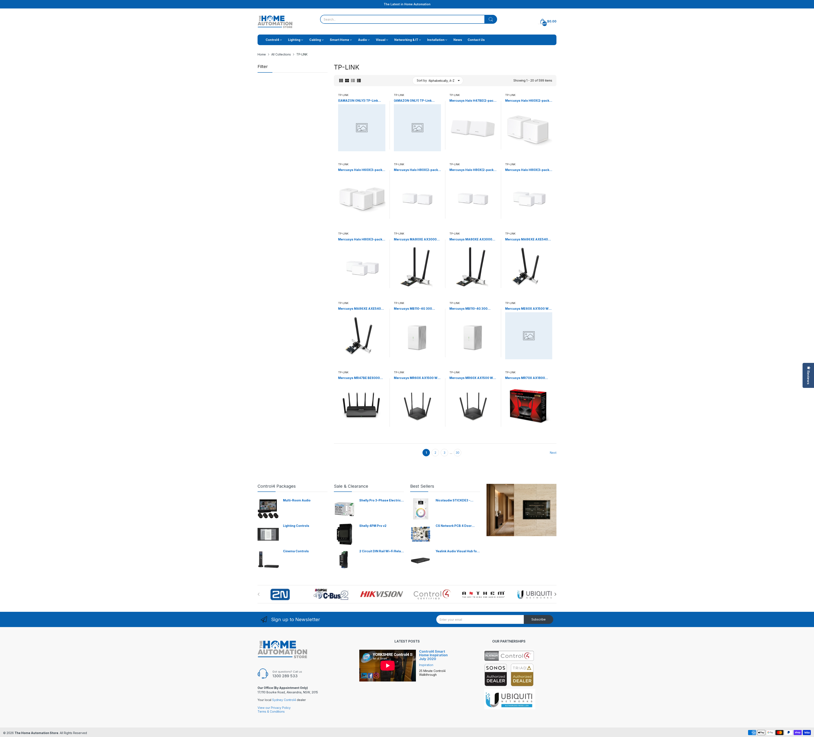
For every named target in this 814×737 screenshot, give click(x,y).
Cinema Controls (296, 551)
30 (457, 452)
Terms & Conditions (271, 711)
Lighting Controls (296, 525)
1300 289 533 (285, 676)
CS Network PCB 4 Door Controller (454, 526)
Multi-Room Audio (297, 500)
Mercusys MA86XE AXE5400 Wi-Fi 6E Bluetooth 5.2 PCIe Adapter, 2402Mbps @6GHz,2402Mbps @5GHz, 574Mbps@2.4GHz (360, 309)
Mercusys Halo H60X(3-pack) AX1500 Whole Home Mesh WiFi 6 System (360, 170)
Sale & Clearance (351, 486)
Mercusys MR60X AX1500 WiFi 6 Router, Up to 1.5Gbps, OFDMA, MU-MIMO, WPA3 (417, 378)
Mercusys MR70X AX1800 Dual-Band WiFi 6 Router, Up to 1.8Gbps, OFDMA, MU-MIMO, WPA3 (528, 378)
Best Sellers (422, 486)
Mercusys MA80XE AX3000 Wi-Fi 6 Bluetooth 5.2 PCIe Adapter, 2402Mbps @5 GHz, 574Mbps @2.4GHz (471, 239)
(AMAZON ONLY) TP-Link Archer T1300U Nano (413, 101)
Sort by (422, 80)
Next (553, 452)
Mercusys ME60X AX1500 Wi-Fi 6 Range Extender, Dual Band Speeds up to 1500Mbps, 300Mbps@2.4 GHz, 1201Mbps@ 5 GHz (528, 309)
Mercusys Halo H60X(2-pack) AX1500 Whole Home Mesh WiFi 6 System (527, 101)
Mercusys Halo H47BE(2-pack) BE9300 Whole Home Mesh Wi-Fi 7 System (472, 101)
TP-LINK (343, 95)
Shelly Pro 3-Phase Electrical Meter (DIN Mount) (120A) (381, 500)
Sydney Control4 (284, 700)
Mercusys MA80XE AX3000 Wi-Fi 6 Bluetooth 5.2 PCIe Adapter (415, 239)
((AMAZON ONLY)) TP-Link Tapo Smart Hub (358, 101)
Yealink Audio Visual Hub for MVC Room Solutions (457, 551)
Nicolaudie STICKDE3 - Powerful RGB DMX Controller (453, 500)
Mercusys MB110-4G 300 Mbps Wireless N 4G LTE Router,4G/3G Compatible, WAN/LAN (414, 309)
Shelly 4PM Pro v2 (372, 525)
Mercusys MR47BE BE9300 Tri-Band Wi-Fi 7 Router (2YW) (361, 378)
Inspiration (426, 665)
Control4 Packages (277, 486)
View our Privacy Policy (274, 707)
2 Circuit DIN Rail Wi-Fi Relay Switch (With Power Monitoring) (381, 551)
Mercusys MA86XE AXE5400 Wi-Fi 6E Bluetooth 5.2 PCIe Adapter (527, 239)
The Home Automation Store (36, 733)
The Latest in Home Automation (407, 4)
